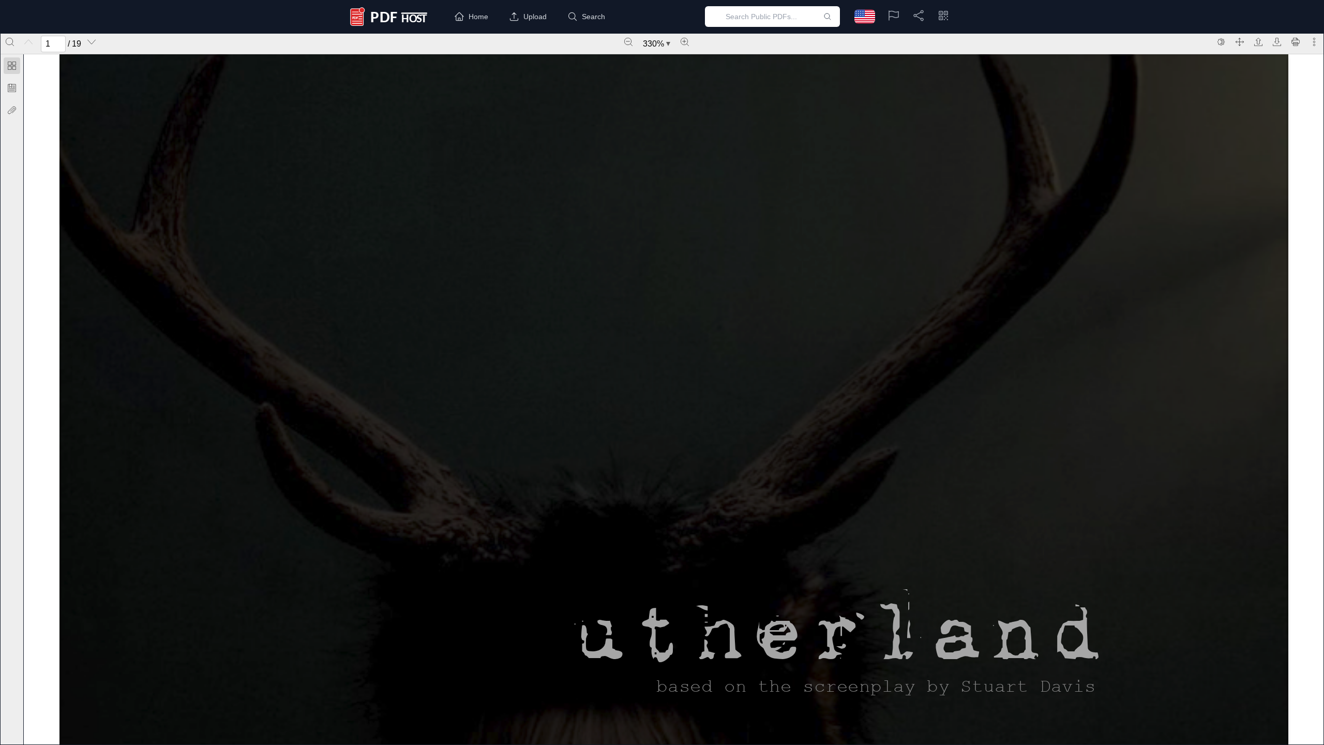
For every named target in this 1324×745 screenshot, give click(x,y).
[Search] (10, 42)
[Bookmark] (12, 88)
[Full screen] (1239, 42)
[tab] (12, 67)
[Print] (1295, 42)
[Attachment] (12, 110)
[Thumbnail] (12, 65)
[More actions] (1314, 42)
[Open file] (1258, 42)
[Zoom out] (628, 42)
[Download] (1277, 42)
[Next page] (91, 42)
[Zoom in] (684, 42)
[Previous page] (28, 42)
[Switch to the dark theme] (1221, 42)
